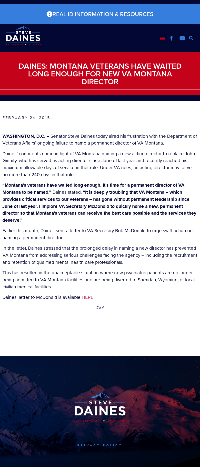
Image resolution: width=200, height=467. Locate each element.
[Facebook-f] (171, 38)
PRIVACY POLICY (99, 445)
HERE (87, 297)
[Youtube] (182, 38)
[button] (163, 38)
